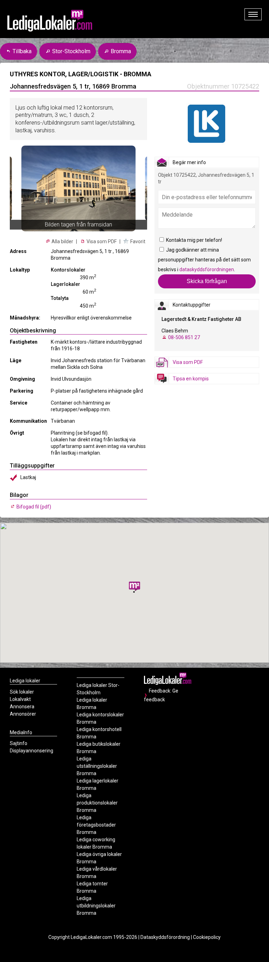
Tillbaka (21, 51)
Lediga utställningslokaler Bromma (97, 766)
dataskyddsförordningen (206, 269)
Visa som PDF (101, 241)
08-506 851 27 (184, 337)
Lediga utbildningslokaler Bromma (96, 906)
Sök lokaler (22, 692)
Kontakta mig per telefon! (193, 240)
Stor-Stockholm (70, 51)
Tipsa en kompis (191, 378)
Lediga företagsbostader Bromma (96, 825)
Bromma (120, 51)
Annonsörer (23, 714)
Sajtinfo (18, 743)
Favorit (137, 241)
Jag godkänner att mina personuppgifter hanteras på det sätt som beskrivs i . (204, 259)
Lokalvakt (20, 699)
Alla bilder (61, 241)
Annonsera (22, 706)
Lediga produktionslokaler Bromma (97, 803)
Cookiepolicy (207, 937)
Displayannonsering (31, 750)
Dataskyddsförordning (165, 937)
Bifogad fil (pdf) (33, 507)
